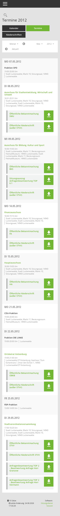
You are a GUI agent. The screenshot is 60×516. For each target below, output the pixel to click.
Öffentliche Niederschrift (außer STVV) (21, 126)
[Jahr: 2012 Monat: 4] (23, 43)
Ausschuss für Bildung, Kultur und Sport (24, 145)
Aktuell (15, 49)
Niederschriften (14, 34)
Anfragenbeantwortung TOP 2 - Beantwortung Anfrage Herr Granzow (24, 468)
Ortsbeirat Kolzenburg (15, 354)
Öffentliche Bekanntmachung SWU (24, 115)
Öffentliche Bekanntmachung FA (24, 232)
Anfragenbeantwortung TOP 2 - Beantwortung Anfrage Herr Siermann (24, 482)
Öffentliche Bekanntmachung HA (24, 283)
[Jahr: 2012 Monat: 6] (6, 49)
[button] (48, 115)
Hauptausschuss (12, 262)
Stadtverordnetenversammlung (20, 424)
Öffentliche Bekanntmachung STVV (24, 444)
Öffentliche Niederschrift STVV (24, 455)
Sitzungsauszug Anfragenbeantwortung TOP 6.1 (23, 181)
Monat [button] (13, 43)
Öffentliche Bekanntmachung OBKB (24, 374)
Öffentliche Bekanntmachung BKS (24, 167)
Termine (38, 28)
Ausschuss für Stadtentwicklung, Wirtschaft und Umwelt (28, 93)
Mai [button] (39, 43)
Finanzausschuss (12, 212)
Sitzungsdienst (47, 504)
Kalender (13, 28)
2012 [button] (49, 43)
